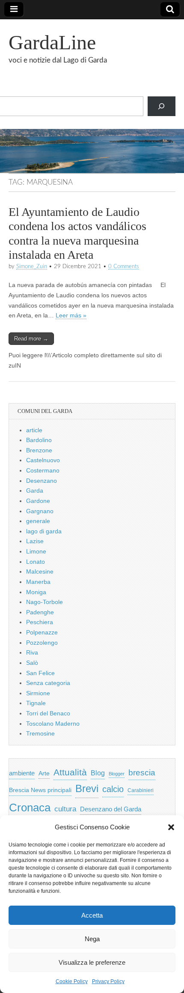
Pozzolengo (42, 642)
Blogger (117, 773)
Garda (34, 490)
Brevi (86, 788)
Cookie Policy (72, 981)
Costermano (42, 470)
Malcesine (39, 571)
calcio (113, 789)
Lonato (35, 561)
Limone (36, 551)
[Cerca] (161, 106)
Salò (32, 662)
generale (38, 520)
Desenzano (41, 480)
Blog (98, 773)
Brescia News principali (40, 790)
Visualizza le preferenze (92, 962)
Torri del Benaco (48, 713)
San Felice (40, 673)
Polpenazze (42, 632)
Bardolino (39, 440)
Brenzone (39, 450)
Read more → (31, 338)
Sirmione (38, 693)
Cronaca (29, 807)
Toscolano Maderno (53, 723)
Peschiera (39, 622)
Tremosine (40, 733)
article (34, 430)
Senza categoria (48, 682)
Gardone (38, 500)
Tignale (36, 703)
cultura (65, 809)
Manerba (38, 581)
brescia (141, 772)
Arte (44, 773)
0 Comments (123, 266)
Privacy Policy (108, 981)
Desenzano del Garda (110, 809)
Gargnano (39, 511)
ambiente (22, 773)
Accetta (92, 915)
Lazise (35, 541)
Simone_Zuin (31, 266)
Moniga (36, 592)
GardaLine (52, 42)
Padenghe (40, 612)
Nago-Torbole (44, 601)
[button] (171, 827)
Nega (92, 938)
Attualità (70, 772)
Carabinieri (141, 790)
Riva (32, 652)
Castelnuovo (43, 460)
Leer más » (71, 315)
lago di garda (44, 531)
